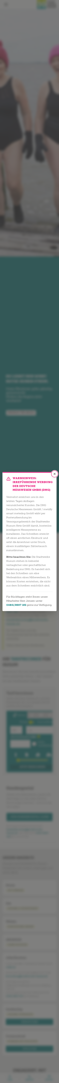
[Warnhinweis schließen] (54, 474)
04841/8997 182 (16, 605)
